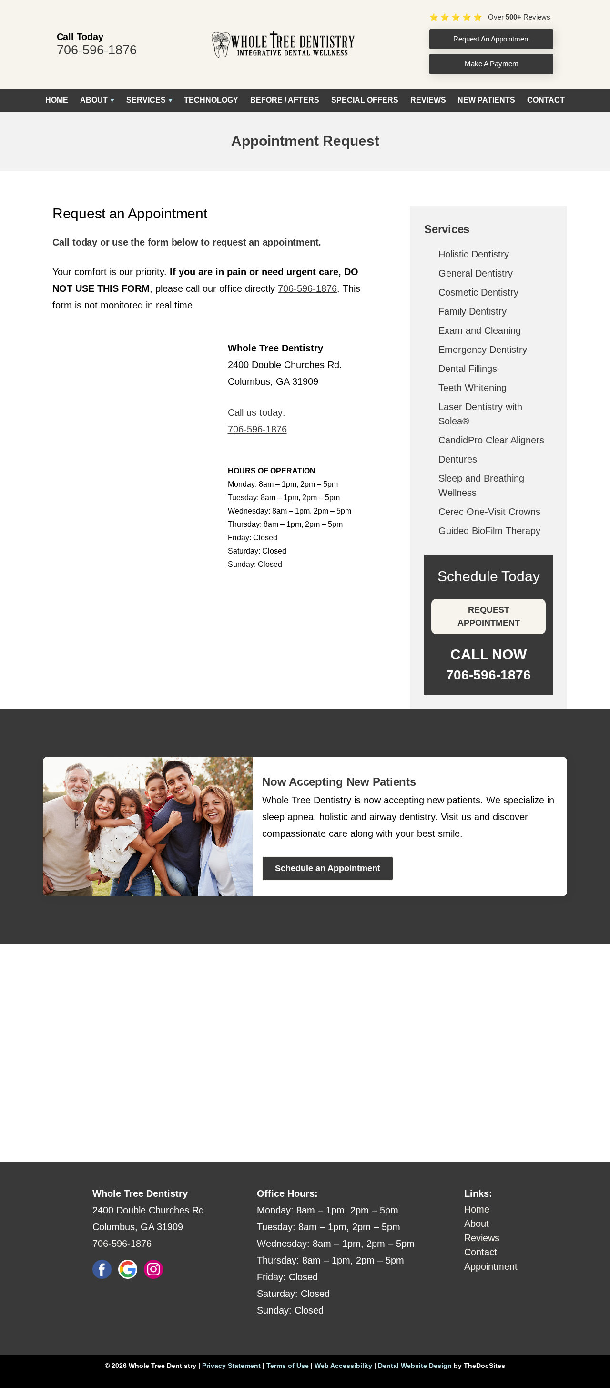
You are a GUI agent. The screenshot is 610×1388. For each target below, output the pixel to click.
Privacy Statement (231, 1365)
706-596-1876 (97, 50)
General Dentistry (475, 273)
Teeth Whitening (472, 387)
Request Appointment (489, 616)
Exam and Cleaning (479, 330)
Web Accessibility (343, 1365)
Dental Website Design (415, 1365)
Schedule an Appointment (327, 868)
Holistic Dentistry (473, 254)
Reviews (428, 100)
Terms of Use (287, 1365)
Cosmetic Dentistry (478, 292)
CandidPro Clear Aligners (491, 440)
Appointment (491, 1266)
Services (146, 100)
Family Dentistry (472, 311)
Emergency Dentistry (482, 349)
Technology (211, 100)
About (94, 100)
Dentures (457, 459)
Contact (546, 100)
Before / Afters (284, 100)
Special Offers (364, 100)
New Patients (486, 100)
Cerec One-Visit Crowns (489, 511)
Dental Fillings (467, 368)
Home (56, 100)
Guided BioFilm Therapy (489, 530)
